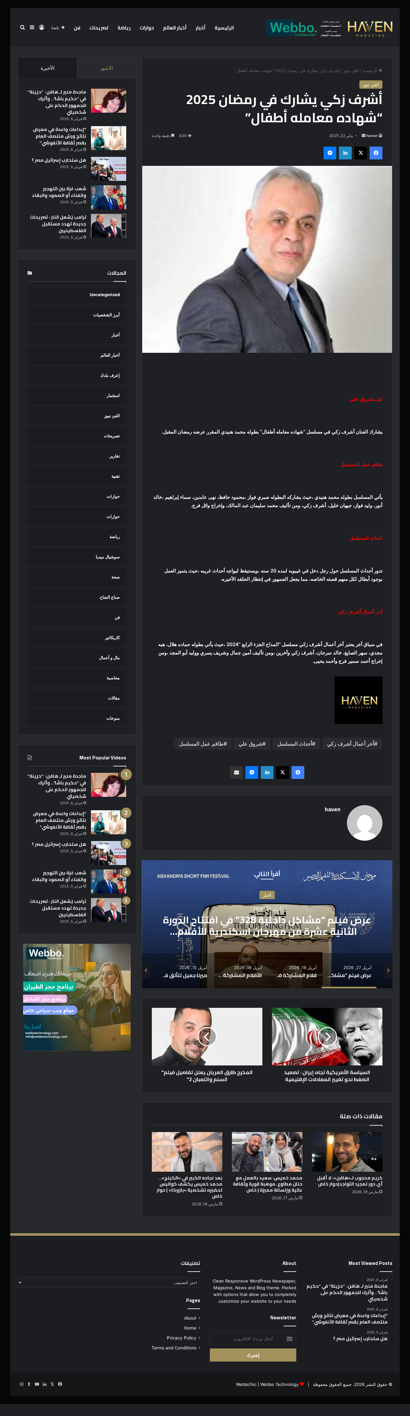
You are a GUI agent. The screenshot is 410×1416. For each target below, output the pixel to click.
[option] (267, 924)
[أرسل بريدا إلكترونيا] (363, 135)
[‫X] (360, 153)
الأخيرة (47, 68)
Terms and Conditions (174, 1347)
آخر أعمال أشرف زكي (350, 743)
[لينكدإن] (345, 153)
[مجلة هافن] (328, 27)
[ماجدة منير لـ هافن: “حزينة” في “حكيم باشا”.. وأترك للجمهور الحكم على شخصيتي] (108, 101)
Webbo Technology (279, 1384)
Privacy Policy (181, 1337)
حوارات (147, 27)
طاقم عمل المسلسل (201, 743)
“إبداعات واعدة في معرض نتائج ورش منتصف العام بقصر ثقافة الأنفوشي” (59, 136)
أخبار (201, 27)
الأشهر (106, 68)
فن (77, 27)
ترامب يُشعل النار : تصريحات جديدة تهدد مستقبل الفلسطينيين (58, 224)
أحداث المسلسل (294, 743)
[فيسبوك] (376, 153)
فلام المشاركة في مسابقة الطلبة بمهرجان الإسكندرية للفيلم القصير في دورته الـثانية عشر (267, 925)
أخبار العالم (175, 27)
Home (190, 1328)
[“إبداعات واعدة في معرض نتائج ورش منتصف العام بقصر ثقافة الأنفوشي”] (108, 138)
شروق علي (250, 743)
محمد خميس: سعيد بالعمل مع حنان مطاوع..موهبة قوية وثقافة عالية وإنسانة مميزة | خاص (267, 1184)
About (190, 1318)
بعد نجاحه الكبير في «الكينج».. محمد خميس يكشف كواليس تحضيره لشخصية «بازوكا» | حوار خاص (189, 1187)
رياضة (124, 27)
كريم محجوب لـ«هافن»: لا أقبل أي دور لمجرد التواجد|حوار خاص (349, 1181)
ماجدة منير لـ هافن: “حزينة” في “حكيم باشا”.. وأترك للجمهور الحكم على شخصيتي (57, 102)
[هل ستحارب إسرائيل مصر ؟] (108, 169)
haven (372, 135)
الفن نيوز (351, 70)
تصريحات (99, 27)
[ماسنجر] (330, 153)
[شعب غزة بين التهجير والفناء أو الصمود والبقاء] (108, 197)
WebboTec (246, 1384)
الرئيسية (224, 27)
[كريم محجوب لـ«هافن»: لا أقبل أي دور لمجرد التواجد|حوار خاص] (347, 1152)
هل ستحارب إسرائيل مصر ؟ (59, 160)
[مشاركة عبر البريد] (236, 772)
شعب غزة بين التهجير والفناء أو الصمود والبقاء (59, 191)
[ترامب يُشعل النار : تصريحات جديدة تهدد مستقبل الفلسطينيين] (108, 226)
